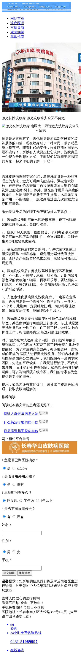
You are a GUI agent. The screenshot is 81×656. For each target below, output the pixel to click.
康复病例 (17, 32)
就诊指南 (17, 36)
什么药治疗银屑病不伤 (21, 422)
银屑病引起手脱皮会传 (21, 431)
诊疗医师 (17, 23)
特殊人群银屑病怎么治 (21, 413)
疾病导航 (17, 27)
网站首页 (17, 18)
